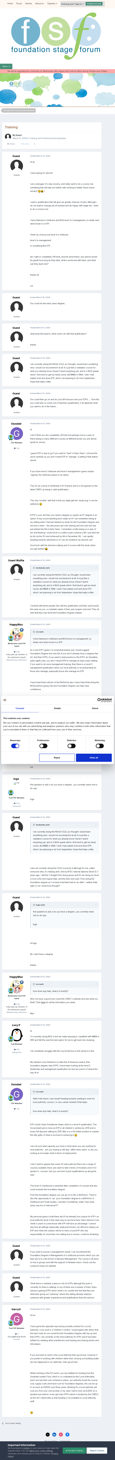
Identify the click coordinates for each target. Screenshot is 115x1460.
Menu (6, 66)
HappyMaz (16, 624)
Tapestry (51, 3)
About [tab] (95, 708)
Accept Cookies (75, 1450)
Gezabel (16, 423)
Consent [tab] (20, 708)
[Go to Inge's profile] (16, 788)
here (43, 1002)
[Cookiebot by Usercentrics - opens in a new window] (99, 700)
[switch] (43, 746)
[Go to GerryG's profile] (16, 1319)
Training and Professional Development (47, 138)
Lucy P (16, 1025)
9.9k (18, 652)
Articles (28, 3)
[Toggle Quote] (34, 568)
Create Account (94, 4)
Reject (57, 757)
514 (17, 1049)
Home (10, 3)
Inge (16, 778)
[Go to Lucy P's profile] (16, 1035)
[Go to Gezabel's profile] (16, 433)
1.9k (17, 448)
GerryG (16, 1309)
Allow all (94, 757)
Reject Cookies (96, 1450)
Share (12, 144)
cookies (26, 1448)
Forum (19, 3)
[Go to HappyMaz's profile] (16, 634)
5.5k (18, 803)
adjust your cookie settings (41, 1451)
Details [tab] (57, 708)
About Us (39, 3)
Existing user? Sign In (72, 4)
